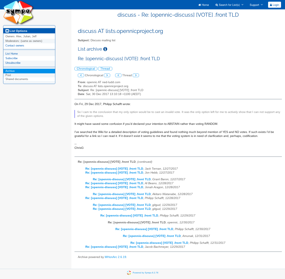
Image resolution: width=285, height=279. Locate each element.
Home (205, 5)
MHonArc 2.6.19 (115, 257)
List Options (18, 31)
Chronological (86, 68)
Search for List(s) (229, 5)
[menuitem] (203, 4)
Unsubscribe (12, 62)
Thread (105, 68)
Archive (10, 71)
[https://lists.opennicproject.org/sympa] (18, 12)
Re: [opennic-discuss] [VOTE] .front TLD (114, 168)
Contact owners (14, 45)
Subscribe (11, 58)
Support (254, 5)
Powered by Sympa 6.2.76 (145, 272)
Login (275, 5)
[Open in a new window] (105, 49)
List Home (11, 53)
